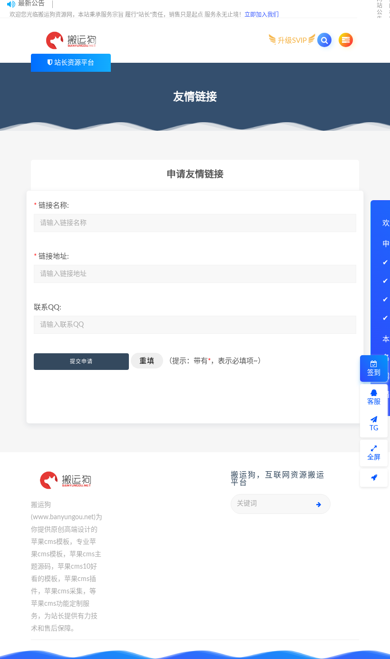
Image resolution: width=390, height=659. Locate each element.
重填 (147, 361)
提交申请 (81, 361)
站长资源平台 (74, 62)
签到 (373, 372)
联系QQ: (47, 307)
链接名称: (51, 205)
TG (374, 428)
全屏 (373, 457)
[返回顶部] (374, 478)
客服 (373, 401)
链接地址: (51, 256)
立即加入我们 (261, 15)
